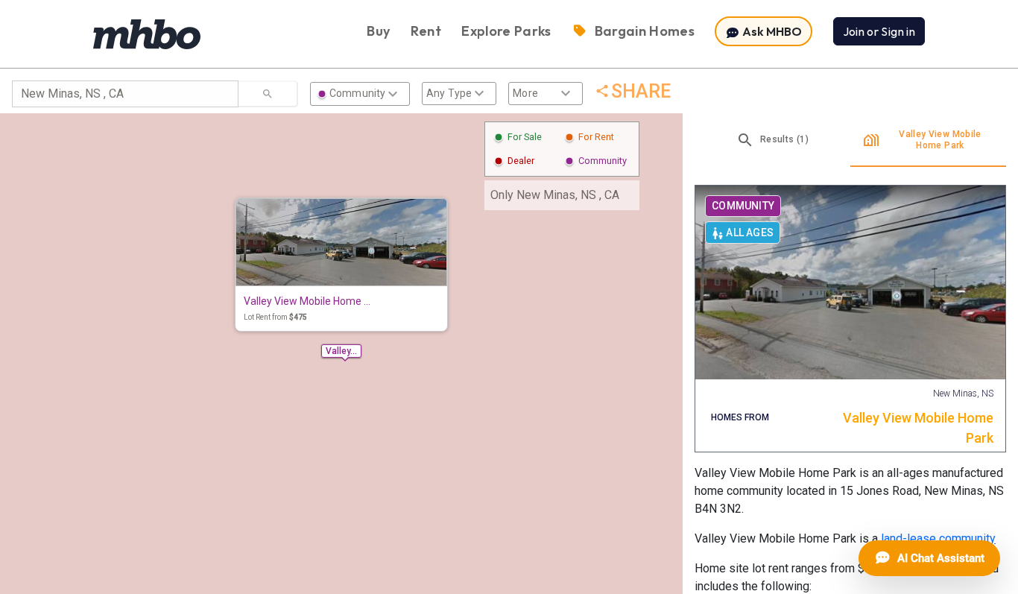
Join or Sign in (879, 31)
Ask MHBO (771, 31)
